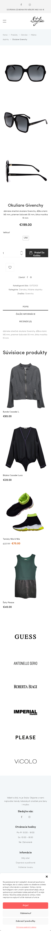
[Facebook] (21, 5)
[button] (46, 876)
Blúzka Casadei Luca (13, 475)
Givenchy (29, 294)
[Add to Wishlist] (10, 267)
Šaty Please (8, 603)
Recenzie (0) (25, 322)
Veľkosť (6, 233)
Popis (25, 307)
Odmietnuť (25, 913)
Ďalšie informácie (25, 314)
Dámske (23, 290)
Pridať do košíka (38, 254)
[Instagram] (30, 5)
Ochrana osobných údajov (26, 927)
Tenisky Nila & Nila (11, 539)
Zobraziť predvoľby (25, 921)
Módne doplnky (35, 290)
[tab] (25, 306)
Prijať (25, 906)
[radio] (26, 238)
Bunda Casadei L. (11, 412)
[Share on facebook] (27, 277)
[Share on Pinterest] (31, 277)
